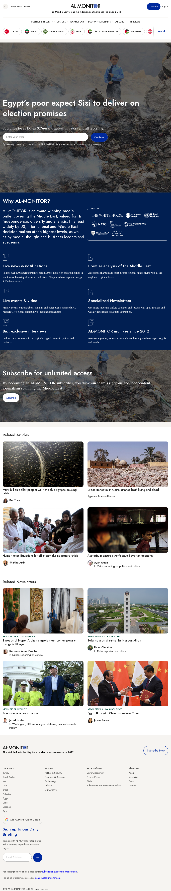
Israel (5, 790)
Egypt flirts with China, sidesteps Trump (114, 713)
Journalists (133, 777)
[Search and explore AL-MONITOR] (5, 6)
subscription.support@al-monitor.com (59, 871)
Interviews (134, 22)
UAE (5, 785)
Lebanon (7, 806)
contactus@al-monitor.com (47, 878)
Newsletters (16, 6)
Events (27, 6)
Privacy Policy (93, 777)
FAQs (89, 781)
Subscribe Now (156, 750)
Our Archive (51, 790)
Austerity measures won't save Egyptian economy (120, 556)
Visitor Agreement (95, 772)
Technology (77, 22)
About (131, 772)
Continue (11, 398)
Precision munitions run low (20, 713)
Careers (132, 785)
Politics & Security (42, 22)
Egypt (5, 798)
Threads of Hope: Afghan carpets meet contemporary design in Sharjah (39, 642)
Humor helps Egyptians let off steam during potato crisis (40, 556)
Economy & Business (99, 22)
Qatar (5, 802)
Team (131, 781)
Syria (5, 811)
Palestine (7, 794)
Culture (61, 22)
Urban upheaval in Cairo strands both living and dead (123, 490)
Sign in (165, 6)
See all (161, 31)
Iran (4, 781)
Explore (119, 22)
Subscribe (153, 6)
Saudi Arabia (9, 777)
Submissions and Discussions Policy (104, 785)
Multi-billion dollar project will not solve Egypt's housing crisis (40, 492)
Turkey (6, 772)
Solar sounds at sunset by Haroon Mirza (114, 640)
